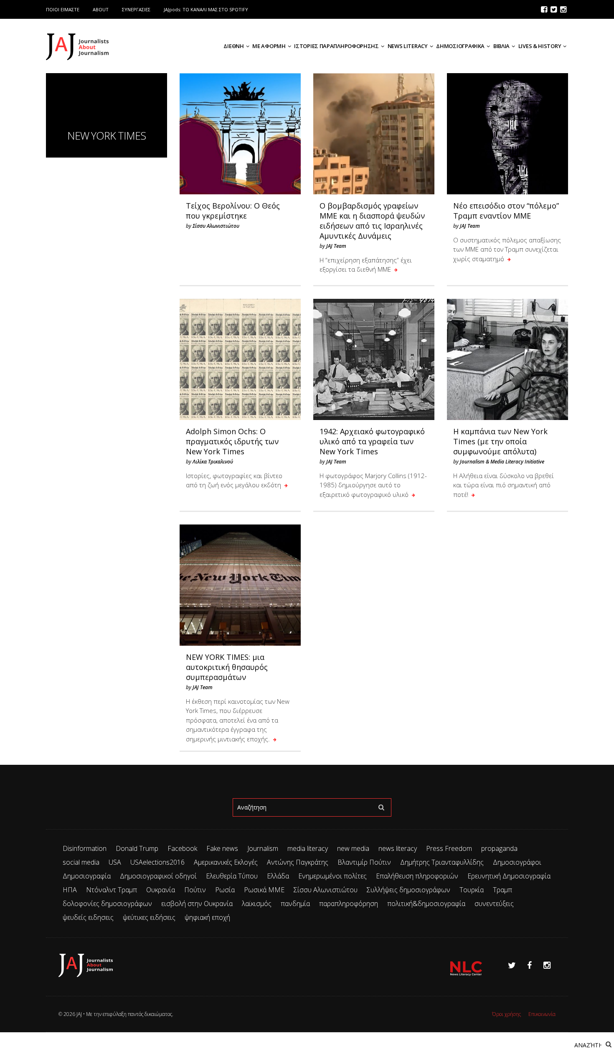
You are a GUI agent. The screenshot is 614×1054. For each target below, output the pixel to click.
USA (115, 862)
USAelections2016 (157, 862)
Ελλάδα (278, 876)
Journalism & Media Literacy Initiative (502, 461)
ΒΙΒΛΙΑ (501, 46)
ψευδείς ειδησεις (88, 917)
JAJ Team (336, 245)
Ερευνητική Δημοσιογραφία (509, 876)
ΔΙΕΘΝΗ (233, 46)
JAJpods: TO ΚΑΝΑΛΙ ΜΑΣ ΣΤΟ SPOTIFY (206, 9)
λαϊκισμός (256, 903)
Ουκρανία (160, 889)
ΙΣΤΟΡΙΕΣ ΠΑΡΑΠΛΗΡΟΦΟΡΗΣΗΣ (336, 46)
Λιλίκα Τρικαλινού (213, 461)
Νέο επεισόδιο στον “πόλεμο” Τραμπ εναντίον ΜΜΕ (506, 211)
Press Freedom (449, 848)
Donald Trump (137, 848)
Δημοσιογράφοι (517, 862)
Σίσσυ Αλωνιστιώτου (216, 225)
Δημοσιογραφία (87, 876)
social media (81, 862)
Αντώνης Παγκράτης (297, 862)
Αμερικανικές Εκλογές (226, 862)
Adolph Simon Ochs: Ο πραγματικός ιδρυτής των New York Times (232, 441)
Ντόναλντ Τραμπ (111, 889)
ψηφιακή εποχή (207, 917)
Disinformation (85, 848)
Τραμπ (502, 889)
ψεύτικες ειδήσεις (149, 917)
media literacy (307, 848)
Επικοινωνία (542, 1014)
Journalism (262, 848)
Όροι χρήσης (506, 1014)
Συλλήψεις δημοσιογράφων (408, 889)
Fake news (222, 848)
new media (353, 848)
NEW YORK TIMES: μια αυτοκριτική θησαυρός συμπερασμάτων (227, 667)
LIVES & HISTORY (539, 46)
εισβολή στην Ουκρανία (197, 903)
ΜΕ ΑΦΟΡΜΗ (268, 46)
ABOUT (101, 9)
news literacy (397, 848)
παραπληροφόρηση (348, 903)
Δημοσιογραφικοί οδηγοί (158, 876)
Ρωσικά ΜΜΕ (264, 889)
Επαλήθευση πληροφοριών (417, 876)
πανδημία (295, 903)
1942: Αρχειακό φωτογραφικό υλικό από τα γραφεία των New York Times (372, 441)
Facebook (182, 848)
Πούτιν (195, 889)
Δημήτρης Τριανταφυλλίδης (442, 862)
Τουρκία (471, 889)
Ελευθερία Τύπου (232, 876)
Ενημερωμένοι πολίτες (332, 876)
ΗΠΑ (70, 889)
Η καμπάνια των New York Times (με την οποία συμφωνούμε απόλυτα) (500, 441)
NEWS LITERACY (408, 46)
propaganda (499, 848)
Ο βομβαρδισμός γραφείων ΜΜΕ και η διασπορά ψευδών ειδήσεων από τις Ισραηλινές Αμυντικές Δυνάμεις (372, 221)
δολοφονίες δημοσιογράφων (107, 903)
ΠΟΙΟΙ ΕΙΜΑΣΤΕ (62, 9)
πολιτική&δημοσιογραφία (426, 903)
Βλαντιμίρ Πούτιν (364, 862)
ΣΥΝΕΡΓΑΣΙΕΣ (136, 9)
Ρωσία (225, 889)
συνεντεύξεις (494, 903)
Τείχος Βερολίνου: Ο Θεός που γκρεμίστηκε (233, 211)
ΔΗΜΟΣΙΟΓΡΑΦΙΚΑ (460, 46)
